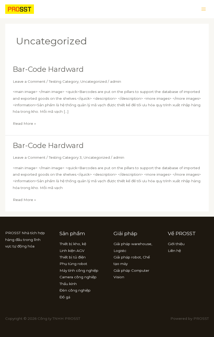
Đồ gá (65, 297)
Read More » (24, 123)
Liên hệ (174, 251)
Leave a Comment (29, 81)
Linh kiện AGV (72, 251)
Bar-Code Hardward (48, 69)
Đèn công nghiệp (75, 290)
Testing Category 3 (65, 157)
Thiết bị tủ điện (73, 257)
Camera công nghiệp (78, 277)
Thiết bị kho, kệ (73, 244)
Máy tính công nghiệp (79, 270)
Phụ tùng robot (73, 264)
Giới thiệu (176, 244)
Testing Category (64, 81)
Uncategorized (93, 81)
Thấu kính (68, 284)
